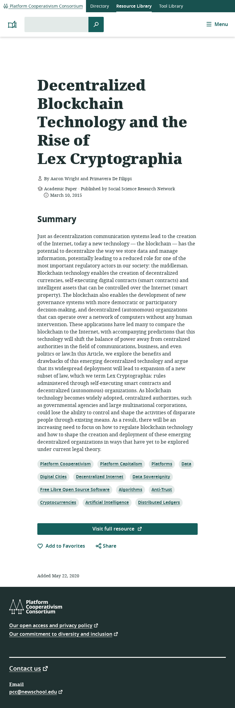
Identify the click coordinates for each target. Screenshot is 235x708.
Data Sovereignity (151, 476)
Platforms (161, 463)
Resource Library (134, 6)
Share (109, 546)
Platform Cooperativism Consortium (46, 6)
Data (187, 463)
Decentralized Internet (99, 476)
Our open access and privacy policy (50, 625)
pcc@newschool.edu (33, 692)
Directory (99, 6)
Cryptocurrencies (58, 502)
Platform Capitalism (121, 463)
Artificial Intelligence (107, 502)
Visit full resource (114, 529)
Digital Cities (53, 476)
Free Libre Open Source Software (75, 489)
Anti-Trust (161, 489)
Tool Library (171, 6)
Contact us (25, 668)
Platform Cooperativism (65, 463)
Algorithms (130, 489)
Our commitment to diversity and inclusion (60, 634)
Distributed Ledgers (159, 502)
